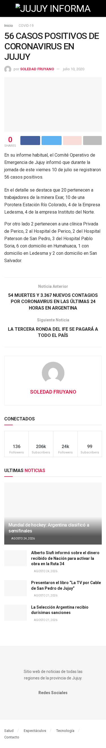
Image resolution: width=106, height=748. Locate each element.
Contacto (11, 737)
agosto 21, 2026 (45, 595)
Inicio (8, 26)
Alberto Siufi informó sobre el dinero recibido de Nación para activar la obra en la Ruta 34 (65, 558)
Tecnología (65, 731)
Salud (9, 731)
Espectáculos (35, 731)
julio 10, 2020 (73, 69)
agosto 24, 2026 (23, 538)
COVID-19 (26, 26)
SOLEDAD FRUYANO (37, 69)
